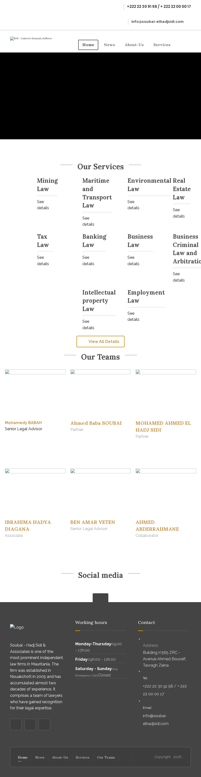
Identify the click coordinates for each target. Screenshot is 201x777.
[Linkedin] (17, 17)
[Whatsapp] (120, 593)
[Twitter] (27, 6)
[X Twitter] (91, 590)
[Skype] (110, 590)
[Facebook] (17, 6)
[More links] (183, 45)
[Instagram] (100, 590)
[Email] (27, 17)
